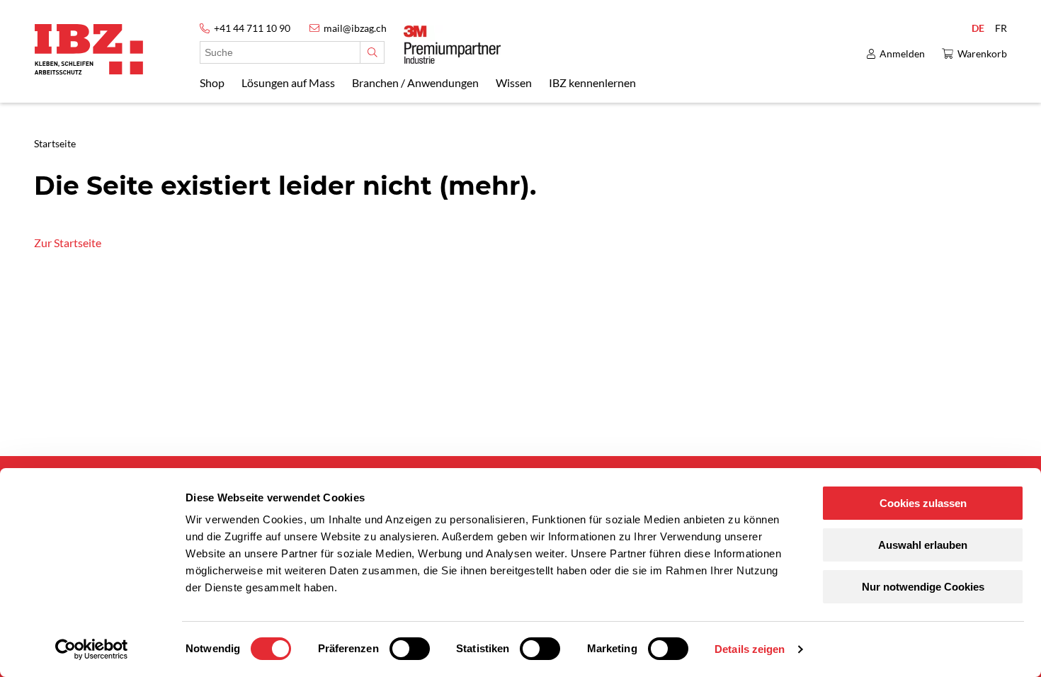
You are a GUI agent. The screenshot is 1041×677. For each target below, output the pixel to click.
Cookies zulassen (923, 503)
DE (978, 28)
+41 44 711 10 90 (252, 28)
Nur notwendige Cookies (923, 587)
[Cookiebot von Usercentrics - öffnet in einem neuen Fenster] (92, 649)
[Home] (89, 49)
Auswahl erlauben (922, 545)
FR (1001, 28)
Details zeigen (750, 649)
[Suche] (372, 52)
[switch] (409, 648)
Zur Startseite (67, 242)
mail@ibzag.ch (355, 28)
